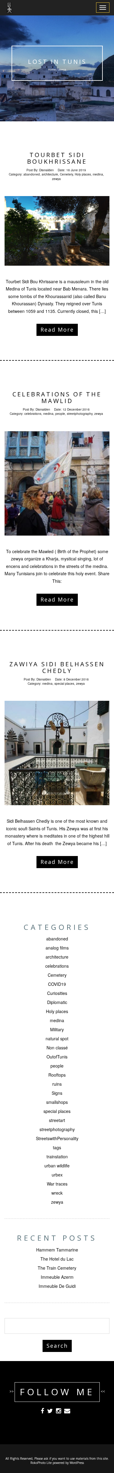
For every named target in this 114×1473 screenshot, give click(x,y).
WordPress (77, 1463)
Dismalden (46, 170)
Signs (57, 1093)
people (60, 414)
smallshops (57, 1102)
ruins (57, 1084)
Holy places (83, 174)
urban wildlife (57, 1166)
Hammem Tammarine (57, 1250)
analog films (57, 948)
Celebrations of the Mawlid (57, 397)
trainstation (57, 1156)
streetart (57, 1120)
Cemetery (66, 174)
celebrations (32, 414)
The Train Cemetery (57, 1268)
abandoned (31, 174)
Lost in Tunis (57, 61)
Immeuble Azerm (57, 1277)
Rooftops (57, 1075)
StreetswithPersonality (57, 1138)
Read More (57, 329)
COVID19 (57, 984)
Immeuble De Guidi (57, 1286)
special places (64, 683)
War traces (57, 1184)
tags (57, 1147)
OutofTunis (57, 1057)
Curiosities (57, 993)
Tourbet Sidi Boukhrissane (57, 158)
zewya (56, 179)
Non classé (57, 1048)
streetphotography (79, 414)
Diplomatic (57, 1002)
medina (98, 174)
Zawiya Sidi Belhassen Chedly (57, 667)
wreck (57, 1193)
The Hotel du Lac (57, 1259)
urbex (57, 1175)
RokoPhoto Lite (41, 1463)
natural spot (57, 1038)
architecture (50, 174)
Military (57, 1029)
